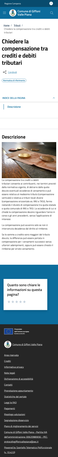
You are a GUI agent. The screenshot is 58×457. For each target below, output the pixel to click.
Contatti (8, 384)
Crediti (7, 361)
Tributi (17, 25)
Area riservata (11, 355)
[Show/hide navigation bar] (4, 13)
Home (7, 25)
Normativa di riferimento (14, 80)
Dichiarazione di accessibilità (18, 379)
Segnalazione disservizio (16, 420)
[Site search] (52, 13)
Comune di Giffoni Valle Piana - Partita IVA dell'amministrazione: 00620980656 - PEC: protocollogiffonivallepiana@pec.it (26, 436)
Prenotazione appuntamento (18, 390)
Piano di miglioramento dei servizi (21, 426)
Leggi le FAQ (10, 402)
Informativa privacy (14, 367)
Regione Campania (12, 3)
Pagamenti (9, 408)
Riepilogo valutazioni (14, 414)
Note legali (9, 373)
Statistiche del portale (15, 396)
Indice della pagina (13, 98)
